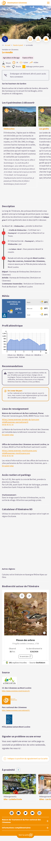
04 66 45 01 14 (7, 368)
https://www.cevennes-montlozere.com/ (19, 394)
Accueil (7, 45)
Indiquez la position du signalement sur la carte (27, 702)
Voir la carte (24, 835)
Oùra (4, 521)
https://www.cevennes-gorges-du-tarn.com (20, 363)
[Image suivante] (48, 19)
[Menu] (48, 2)
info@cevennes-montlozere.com (16, 397)
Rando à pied (18, 45)
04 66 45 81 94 (7, 399)
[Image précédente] (3, 19)
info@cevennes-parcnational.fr (15, 366)
